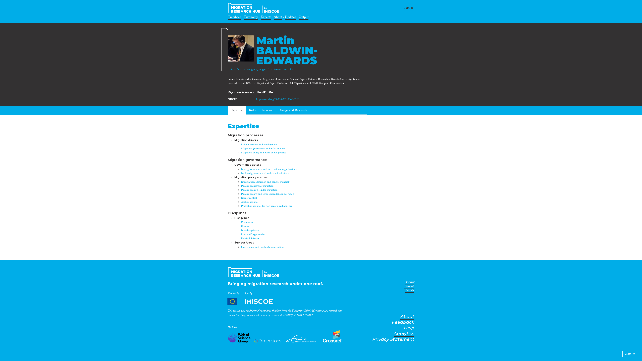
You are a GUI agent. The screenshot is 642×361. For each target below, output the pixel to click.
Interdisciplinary (250, 231)
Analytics (404, 333)
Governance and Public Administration (262, 247)
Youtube (409, 291)
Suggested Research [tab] (293, 110)
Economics (247, 223)
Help (409, 328)
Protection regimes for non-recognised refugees (266, 206)
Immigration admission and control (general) (265, 182)
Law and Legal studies (253, 235)
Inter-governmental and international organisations (269, 169)
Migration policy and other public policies (263, 153)
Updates (290, 17)
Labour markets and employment (259, 145)
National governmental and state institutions (265, 173)
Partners (253, 301)
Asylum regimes (249, 202)
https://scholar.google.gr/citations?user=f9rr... (263, 70)
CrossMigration (254, 8)
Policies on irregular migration (257, 186)
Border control (249, 198)
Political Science (250, 239)
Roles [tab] (252, 110)
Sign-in (408, 8)
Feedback (403, 322)
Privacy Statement (393, 339)
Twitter (409, 282)
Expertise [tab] (237, 110)
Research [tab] (268, 110)
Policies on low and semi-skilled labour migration (267, 194)
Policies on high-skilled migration (259, 190)
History (245, 227)
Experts (266, 17)
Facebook (409, 287)
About (278, 17)
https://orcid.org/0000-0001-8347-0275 (277, 99)
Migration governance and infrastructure (263, 149)
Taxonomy (251, 17)
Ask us (630, 354)
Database (234, 17)
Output (303, 17)
